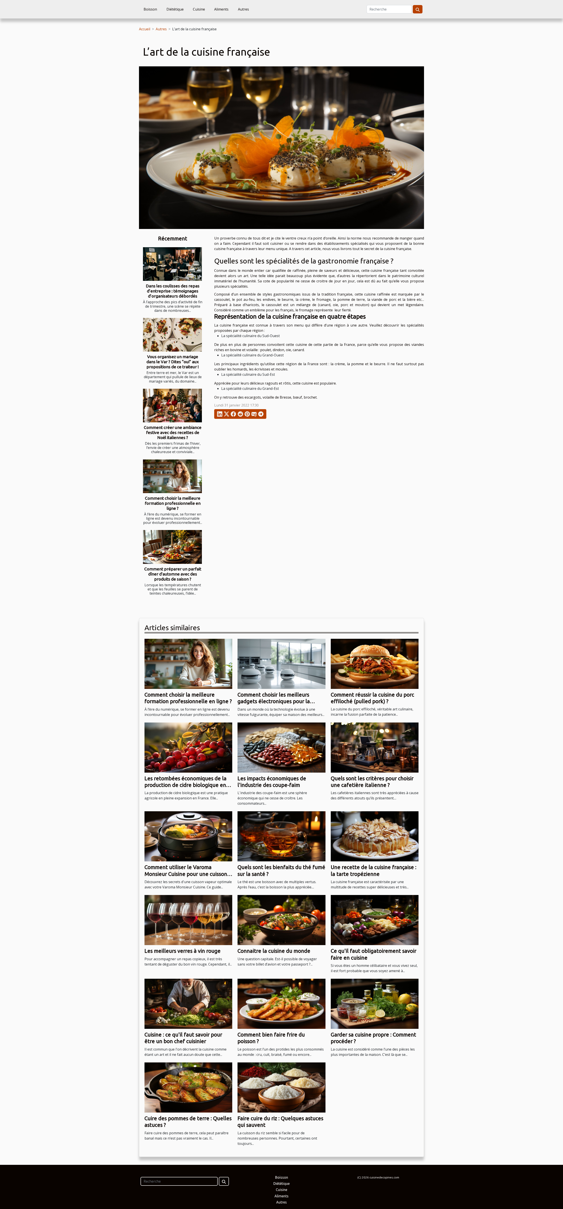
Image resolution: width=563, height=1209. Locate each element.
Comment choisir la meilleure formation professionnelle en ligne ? (173, 503)
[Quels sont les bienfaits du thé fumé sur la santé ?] (281, 836)
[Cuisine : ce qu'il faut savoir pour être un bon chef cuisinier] (188, 1003)
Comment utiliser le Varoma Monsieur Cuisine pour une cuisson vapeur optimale (185, 874)
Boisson (150, 9)
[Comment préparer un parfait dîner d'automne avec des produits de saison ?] (172, 547)
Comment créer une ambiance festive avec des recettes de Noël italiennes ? (172, 432)
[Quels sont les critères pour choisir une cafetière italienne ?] (375, 747)
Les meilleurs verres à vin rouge (182, 951)
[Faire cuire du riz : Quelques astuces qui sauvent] (281, 1087)
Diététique (175, 9)
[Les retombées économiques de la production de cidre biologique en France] (188, 747)
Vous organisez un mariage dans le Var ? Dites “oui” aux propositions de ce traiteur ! (172, 361)
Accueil (144, 29)
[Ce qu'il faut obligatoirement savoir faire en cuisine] (375, 919)
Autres (243, 9)
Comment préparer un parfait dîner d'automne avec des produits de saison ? (172, 573)
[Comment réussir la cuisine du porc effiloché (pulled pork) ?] (375, 663)
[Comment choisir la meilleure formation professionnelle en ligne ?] (172, 476)
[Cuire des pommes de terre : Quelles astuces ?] (188, 1087)
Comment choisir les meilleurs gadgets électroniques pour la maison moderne (274, 701)
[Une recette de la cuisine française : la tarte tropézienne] (375, 836)
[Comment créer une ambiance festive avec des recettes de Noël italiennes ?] (172, 405)
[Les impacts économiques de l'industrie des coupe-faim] (281, 747)
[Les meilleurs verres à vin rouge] (188, 919)
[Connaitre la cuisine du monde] (281, 919)
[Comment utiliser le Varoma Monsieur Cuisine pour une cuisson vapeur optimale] (188, 836)
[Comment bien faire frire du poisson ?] (281, 1003)
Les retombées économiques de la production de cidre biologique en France (185, 785)
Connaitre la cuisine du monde (274, 951)
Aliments (221, 9)
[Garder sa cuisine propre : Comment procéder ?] (375, 1003)
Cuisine (199, 9)
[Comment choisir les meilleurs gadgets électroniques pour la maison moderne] (281, 663)
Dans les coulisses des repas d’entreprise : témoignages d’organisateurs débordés (172, 290)
